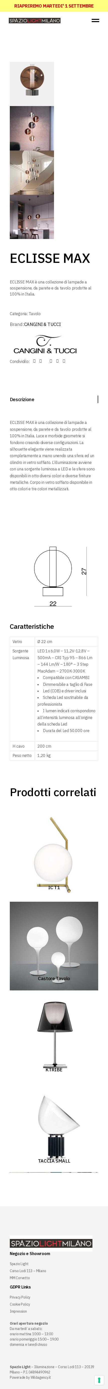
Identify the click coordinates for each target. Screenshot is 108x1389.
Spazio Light (19, 1264)
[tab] (54, 399)
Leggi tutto (51, 887)
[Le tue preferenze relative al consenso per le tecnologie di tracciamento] (99, 1380)
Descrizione (22, 399)
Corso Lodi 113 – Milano (28, 1271)
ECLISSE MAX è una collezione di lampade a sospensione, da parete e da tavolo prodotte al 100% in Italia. (50, 288)
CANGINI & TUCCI (42, 324)
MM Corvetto (20, 1278)
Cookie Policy (20, 1304)
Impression (18, 1311)
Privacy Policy (20, 1297)
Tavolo (35, 313)
